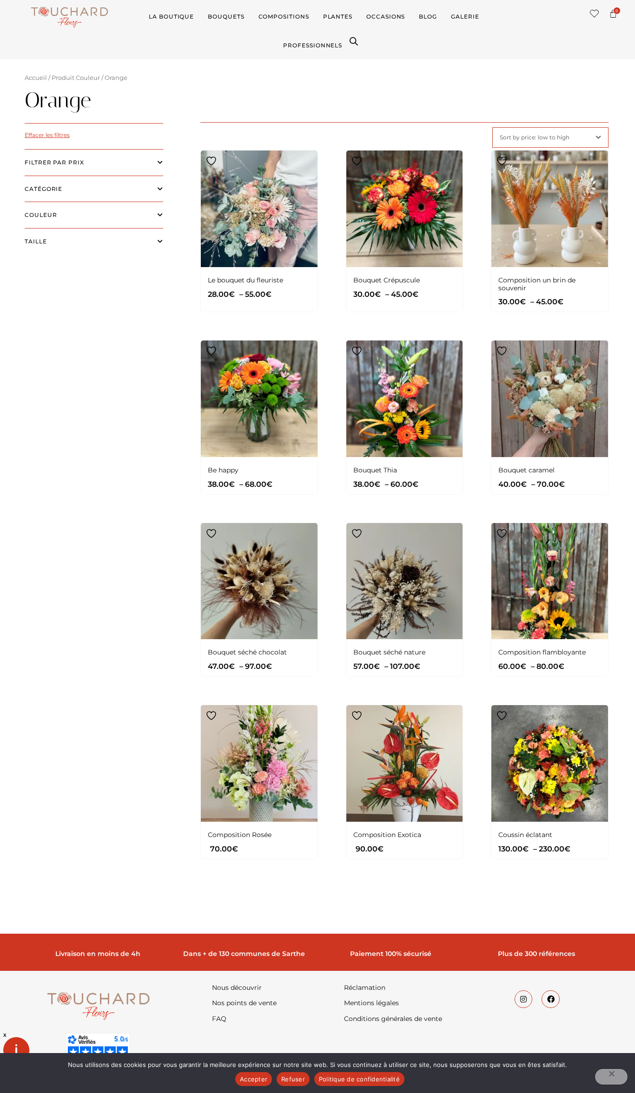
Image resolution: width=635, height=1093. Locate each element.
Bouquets (226, 16)
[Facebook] (550, 999)
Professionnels (312, 45)
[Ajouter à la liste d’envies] (212, 161)
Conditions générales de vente (393, 1018)
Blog (428, 16)
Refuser (293, 1079)
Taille (36, 241)
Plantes (337, 16)
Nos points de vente (244, 1003)
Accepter (253, 1079)
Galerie (465, 16)
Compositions (283, 16)
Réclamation (364, 987)
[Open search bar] (353, 40)
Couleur (41, 214)
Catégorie (43, 188)
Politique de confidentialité (359, 1079)
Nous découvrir (237, 987)
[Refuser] (611, 1076)
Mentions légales (371, 1003)
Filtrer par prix (54, 162)
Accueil (36, 77)
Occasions (385, 16)
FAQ (219, 1018)
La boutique (171, 16)
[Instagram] (523, 999)
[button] (594, 13)
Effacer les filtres (47, 134)
